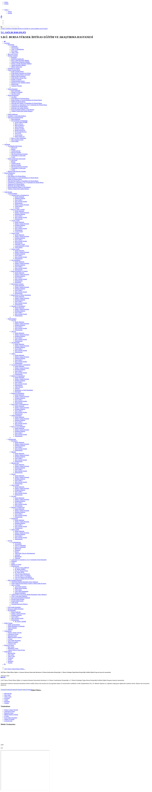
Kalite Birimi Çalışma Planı (18, 78)
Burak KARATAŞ (20, 130)
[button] (6, 9)
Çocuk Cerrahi (15, 220)
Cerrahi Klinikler (12, 193)
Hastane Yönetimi (13, 55)
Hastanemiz (11, 44)
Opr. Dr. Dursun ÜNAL (21, 571)
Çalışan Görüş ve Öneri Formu (16, 650)
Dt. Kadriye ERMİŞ (20, 621)
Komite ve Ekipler (16, 79)
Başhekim (14, 57)
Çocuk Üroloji (19, 231)
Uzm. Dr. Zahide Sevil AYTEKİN (24, 578)
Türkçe (6, 2)
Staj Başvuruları (15, 93)
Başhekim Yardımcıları (17, 59)
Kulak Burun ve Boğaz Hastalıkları (21, 295)
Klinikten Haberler (20, 198)
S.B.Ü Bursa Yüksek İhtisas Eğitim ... (14, 669)
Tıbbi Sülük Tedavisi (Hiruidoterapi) (25, 553)
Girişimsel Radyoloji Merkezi (19, 604)
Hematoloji (18, 391)
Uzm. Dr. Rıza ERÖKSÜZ (22, 574)
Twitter (10, 659)
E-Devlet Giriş (12, 643)
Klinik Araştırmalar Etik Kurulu (16, 158)
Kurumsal (7, 43)
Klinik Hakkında (19, 196)
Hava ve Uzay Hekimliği (18, 426)
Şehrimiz (10, 629)
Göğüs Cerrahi (15, 249)
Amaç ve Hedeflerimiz (17, 49)
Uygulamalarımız (16, 542)
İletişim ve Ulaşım (16, 564)
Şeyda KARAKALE (21, 132)
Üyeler (13, 157)
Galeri (13, 563)
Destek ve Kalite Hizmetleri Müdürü (21, 63)
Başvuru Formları (16, 152)
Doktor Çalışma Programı (22, 204)
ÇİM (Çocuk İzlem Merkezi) (19, 596)
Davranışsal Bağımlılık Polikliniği (20, 597)
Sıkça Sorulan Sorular (17, 139)
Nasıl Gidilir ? (15, 141)
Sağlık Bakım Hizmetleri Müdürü (20, 62)
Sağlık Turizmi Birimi (14, 624)
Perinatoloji (18, 282)
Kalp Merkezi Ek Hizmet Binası (20, 98)
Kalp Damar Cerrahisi (17, 284)
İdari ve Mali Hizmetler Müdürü (20, 60)
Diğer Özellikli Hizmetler (15, 580)
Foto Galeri (14, 51)
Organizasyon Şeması (14, 68)
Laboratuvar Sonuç (13, 634)
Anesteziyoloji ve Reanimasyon (20, 195)
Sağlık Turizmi (8, 623)
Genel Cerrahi (15, 233)
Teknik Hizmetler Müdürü (18, 65)
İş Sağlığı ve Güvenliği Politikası (17, 116)
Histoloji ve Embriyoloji (18, 507)
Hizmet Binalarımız (13, 95)
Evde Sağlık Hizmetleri (14, 607)
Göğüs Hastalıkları (16, 415)
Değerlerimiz (14, 48)
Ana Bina (14, 97)
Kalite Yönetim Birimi (14, 70)
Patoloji (13, 474)
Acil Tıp (13, 320)
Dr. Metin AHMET (20, 569)
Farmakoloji (14, 518)
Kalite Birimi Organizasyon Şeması (21, 73)
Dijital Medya (8, 651)
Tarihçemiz (14, 46)
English (6, 3)
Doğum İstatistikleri (20, 593)
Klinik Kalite (14, 84)
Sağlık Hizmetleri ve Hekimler (16, 626)
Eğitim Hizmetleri (13, 89)
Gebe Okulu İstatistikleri (21, 591)
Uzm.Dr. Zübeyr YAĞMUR (23, 575)
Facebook (10, 658)
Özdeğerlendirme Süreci (18, 81)
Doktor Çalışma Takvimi (14, 632)
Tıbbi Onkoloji (19, 387)
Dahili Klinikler (12, 319)
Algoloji (17, 208)
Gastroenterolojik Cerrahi (22, 246)
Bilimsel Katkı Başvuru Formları (17, 171)
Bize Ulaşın (11, 647)
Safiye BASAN (19, 127)
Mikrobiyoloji (15, 463)
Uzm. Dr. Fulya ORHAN (22, 567)
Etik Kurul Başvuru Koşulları (19, 154)
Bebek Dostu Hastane (21, 588)
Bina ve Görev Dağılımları (18, 138)
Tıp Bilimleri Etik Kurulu (15, 146)
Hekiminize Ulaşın (13, 648)
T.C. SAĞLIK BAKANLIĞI (13, 32)
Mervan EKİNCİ (19, 125)
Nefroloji (17, 388)
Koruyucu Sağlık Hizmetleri (15, 609)
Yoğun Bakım (19, 206)
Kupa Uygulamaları (20, 547)
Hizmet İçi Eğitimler (17, 92)
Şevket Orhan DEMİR (21, 122)
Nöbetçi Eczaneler (13, 642)
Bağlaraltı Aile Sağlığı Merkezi (19, 108)
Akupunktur (18, 544)
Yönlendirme (8, 631)
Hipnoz (17, 552)
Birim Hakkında (15, 90)
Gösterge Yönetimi (16, 86)
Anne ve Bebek (15, 585)
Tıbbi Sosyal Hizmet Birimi (15, 117)
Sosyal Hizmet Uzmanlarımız (19, 120)
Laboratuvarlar (12, 439)
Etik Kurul (14, 147)
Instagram (10, 661)
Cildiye (13, 353)
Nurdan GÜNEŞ (19, 128)
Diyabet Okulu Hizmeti (17, 599)
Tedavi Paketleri (12, 628)
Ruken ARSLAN (20, 136)
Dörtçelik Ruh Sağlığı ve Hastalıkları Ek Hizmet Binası (26, 103)
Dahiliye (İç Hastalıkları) (18, 376)
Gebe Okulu (18, 590)
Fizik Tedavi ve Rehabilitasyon (19, 404)
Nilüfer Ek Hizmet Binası (18, 101)
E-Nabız (10, 639)
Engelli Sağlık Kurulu (17, 601)
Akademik (7, 144)
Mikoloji (13, 452)
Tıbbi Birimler (8, 192)
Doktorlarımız (19, 203)
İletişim (13, 149)
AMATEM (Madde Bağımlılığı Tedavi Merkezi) (24, 582)
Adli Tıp (13, 331)
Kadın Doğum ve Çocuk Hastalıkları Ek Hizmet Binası (26, 100)
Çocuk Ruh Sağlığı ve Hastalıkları (20, 364)
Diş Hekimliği (12, 610)
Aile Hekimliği (15, 342)
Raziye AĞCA (19, 124)
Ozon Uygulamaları (20, 545)
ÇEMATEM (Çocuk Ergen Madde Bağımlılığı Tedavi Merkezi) (29, 594)
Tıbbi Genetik (15, 485)
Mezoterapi (18, 548)
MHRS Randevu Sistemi (15, 637)
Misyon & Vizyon (13, 54)
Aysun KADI (18, 135)
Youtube (10, 662)
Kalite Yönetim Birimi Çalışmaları (20, 74)
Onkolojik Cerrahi (20, 244)
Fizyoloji (13, 496)
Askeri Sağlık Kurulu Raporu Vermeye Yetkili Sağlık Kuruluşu (28, 583)
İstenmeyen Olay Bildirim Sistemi (20, 82)
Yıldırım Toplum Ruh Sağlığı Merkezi (21, 111)
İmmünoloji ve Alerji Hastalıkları (24, 390)
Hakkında (14, 561)
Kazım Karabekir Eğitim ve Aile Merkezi (22, 109)
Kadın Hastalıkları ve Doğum (19, 271)
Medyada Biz (11, 653)
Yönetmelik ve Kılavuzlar (18, 155)
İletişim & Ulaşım (9, 645)
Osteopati (17, 558)
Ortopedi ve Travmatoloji (18, 306)
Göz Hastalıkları (15, 260)
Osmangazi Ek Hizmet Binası (19, 106)
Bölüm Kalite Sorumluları (18, 76)
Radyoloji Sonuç (12, 636)
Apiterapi (17, 555)
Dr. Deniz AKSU (19, 572)
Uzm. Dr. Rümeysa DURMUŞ (23, 577)
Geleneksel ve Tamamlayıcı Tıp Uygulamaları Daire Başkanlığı (28, 559)
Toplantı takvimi (15, 151)
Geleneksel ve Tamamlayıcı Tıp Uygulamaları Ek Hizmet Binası (29, 105)
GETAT (10, 540)
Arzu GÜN (18, 133)
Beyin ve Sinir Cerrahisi (18, 209)
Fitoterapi (17, 550)
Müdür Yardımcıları (16, 67)
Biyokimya (14, 441)
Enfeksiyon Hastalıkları (17, 393)
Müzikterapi (18, 556)
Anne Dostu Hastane (20, 586)
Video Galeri (14, 52)
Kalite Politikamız (13, 114)
